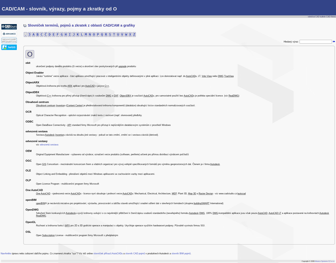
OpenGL (31, 222)
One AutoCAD (34, 190)
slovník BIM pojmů (181, 253)
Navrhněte (6, 253)
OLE (28, 170)
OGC (29, 160)
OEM (29, 150)
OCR (28, 111)
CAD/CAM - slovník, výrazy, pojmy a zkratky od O (59, 9)
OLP (28, 180)
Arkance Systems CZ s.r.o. (325, 261)
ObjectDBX (32, 92)
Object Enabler (35, 72)
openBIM (31, 199)
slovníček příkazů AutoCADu (108, 253)
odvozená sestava (36, 131)
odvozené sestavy (36, 141)
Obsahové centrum (37, 101)
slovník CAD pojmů (135, 253)
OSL (28, 231)
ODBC (29, 121)
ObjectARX (32, 82)
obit (28, 62)
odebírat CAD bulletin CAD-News (322, 17)
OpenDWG (32, 209)
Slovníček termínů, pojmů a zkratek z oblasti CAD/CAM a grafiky (81, 25)
